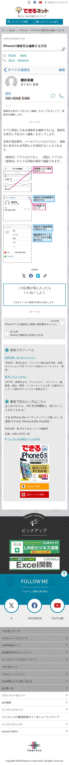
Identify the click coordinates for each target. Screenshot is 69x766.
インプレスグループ (12, 709)
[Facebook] (34, 2)
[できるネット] (3, 30)
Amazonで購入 (34, 486)
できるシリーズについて (14, 638)
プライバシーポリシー (13, 695)
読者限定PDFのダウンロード (17, 652)
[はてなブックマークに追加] (38, 276)
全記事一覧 (7, 688)
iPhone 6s (23, 60)
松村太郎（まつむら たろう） (20, 357)
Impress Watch (10, 731)
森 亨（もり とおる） (16, 376)
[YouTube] (40, 2)
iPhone (23, 30)
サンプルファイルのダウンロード (19, 659)
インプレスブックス (12, 724)
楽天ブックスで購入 (36, 494)
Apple (12, 30)
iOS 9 (12, 60)
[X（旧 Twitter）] (29, 2)
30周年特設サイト (11, 645)
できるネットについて (57, 2)
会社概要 (6, 702)
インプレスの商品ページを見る (23, 439)
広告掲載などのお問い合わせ (17, 681)
